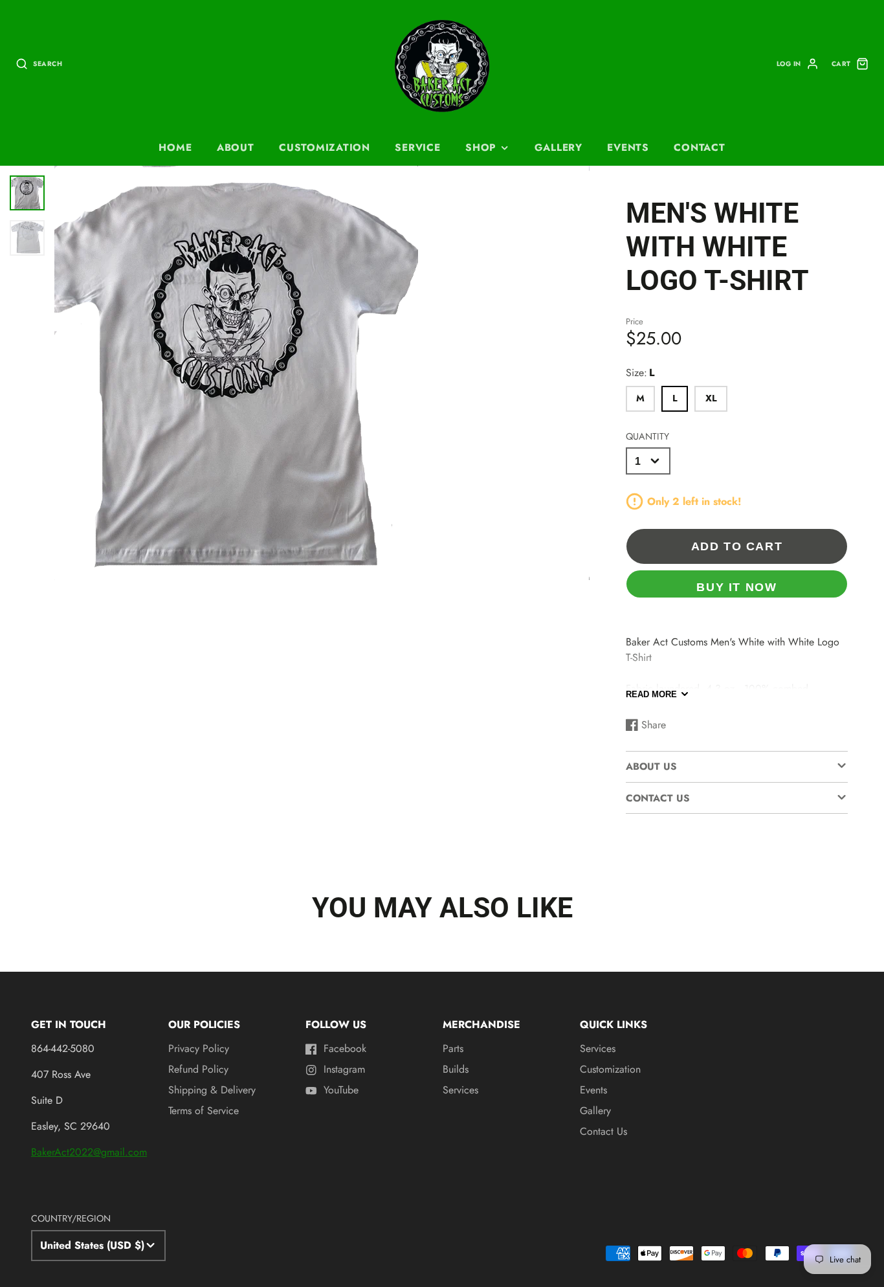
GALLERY (558, 147)
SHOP (480, 147)
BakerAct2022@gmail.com (89, 1152)
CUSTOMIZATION (324, 147)
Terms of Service (203, 1110)
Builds (456, 1069)
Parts (453, 1048)
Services (460, 1089)
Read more (651, 694)
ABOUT (235, 147)
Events (593, 1089)
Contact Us (603, 1131)
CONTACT (699, 147)
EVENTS (628, 147)
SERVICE (417, 147)
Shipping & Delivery (212, 1089)
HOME (175, 147)
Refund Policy (198, 1069)
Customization (610, 1069)
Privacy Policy (198, 1048)
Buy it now (736, 587)
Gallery (595, 1110)
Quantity (647, 436)
